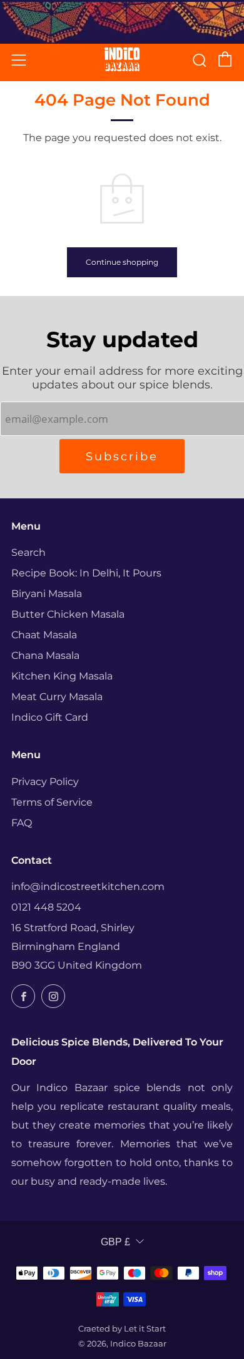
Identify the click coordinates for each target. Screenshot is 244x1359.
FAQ (21, 823)
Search (28, 552)
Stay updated (122, 339)
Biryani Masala (46, 594)
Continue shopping (122, 262)
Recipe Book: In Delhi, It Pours (86, 573)
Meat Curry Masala (57, 697)
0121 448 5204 (46, 907)
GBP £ (115, 1242)
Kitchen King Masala (62, 676)
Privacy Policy (45, 782)
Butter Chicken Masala (68, 614)
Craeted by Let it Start (122, 1328)
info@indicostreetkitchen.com (88, 886)
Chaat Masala (44, 635)
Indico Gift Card (49, 717)
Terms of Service (52, 802)
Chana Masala (45, 655)
